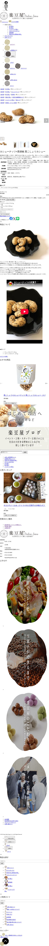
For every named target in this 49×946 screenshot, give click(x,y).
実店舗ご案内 (8, 526)
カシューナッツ (15, 91)
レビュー (12, 44)
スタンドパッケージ (14, 31)
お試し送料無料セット (10, 457)
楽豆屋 (2, 89)
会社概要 (7, 819)
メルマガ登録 (14, 21)
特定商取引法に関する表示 (11, 820)
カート (12, 85)
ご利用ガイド (13, 50)
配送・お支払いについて (13, 909)
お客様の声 (7, 528)
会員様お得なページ (10, 458)
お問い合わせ (13, 80)
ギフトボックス (9, 35)
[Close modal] (1, 221)
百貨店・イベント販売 (11, 102)
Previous (2, 120)
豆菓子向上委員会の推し (15, 34)
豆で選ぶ (11, 26)
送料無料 (11, 32)
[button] (1, 383)
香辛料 (13, 94)
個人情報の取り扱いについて (14, 922)
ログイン (12, 68)
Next (46, 120)
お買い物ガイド (9, 824)
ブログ (12, 62)
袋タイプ (18, 100)
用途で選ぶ (8, 97)
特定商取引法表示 (11, 919)
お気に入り (13, 74)
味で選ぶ (11, 27)
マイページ (5, 22)
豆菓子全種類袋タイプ (18, 97)
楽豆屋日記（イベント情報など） (13, 524)
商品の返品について (5, 216)
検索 (2, 863)
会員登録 (8, 917)
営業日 (13, 56)
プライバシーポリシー (10, 822)
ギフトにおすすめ (9, 462)
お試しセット (8, 37)
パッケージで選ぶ (13, 29)
